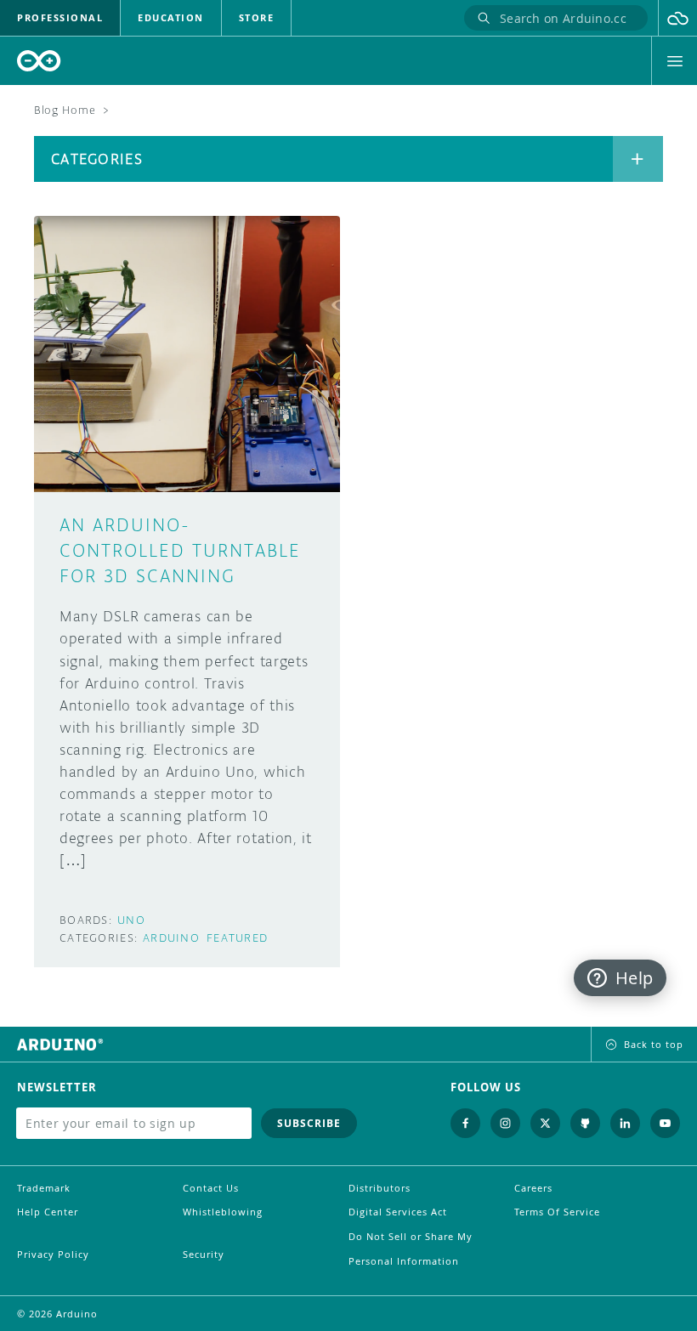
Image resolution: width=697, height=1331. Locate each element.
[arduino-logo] (39, 61)
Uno (131, 920)
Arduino (171, 938)
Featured (237, 938)
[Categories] (638, 159)
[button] (678, 18)
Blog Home (64, 110)
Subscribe (309, 1123)
